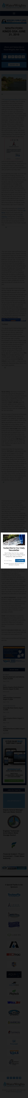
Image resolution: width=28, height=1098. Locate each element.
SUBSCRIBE (21, 560)
